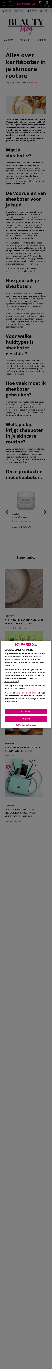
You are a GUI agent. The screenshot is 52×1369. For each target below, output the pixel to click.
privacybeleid (11, 681)
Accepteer (26, 711)
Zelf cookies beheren (26, 725)
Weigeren (26, 719)
